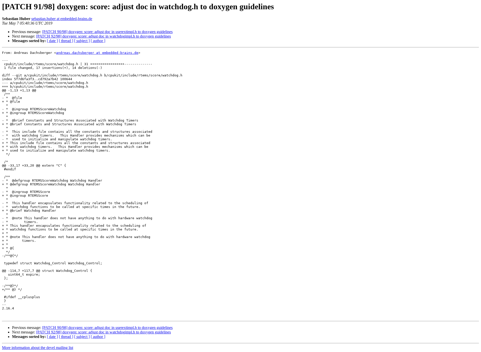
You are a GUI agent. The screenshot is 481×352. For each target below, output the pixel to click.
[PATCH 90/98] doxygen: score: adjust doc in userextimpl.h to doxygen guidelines (107, 32)
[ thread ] (66, 41)
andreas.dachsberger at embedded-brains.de (97, 53)
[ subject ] (82, 41)
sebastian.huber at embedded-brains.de (61, 19)
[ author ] (98, 41)
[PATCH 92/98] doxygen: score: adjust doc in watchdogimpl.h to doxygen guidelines (103, 36)
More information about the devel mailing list (37, 347)
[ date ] (52, 41)
